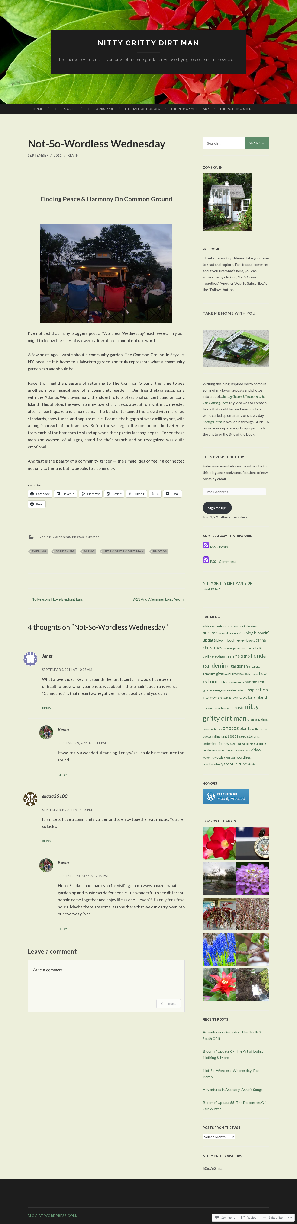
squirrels (247, 743)
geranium (209, 674)
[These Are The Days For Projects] (219, 985)
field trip (242, 656)
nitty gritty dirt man (124, 551)
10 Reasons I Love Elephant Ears (55, 599)
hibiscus (253, 673)
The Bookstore (100, 109)
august (229, 626)
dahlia (258, 648)
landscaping (224, 697)
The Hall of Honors (142, 109)
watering (208, 757)
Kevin (73, 155)
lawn (235, 697)
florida (258, 655)
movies (228, 708)
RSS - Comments (223, 561)
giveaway (223, 673)
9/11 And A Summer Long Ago (158, 599)
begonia (233, 633)
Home (38, 109)
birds (242, 633)
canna (261, 640)
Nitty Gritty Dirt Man (148, 43)
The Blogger (64, 109)
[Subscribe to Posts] (206, 547)
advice (207, 626)
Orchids (252, 719)
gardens (237, 665)
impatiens (239, 690)
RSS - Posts (219, 547)
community (246, 648)
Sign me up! (217, 507)
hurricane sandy (233, 682)
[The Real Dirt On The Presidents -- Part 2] (252, 844)
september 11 (211, 743)
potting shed (260, 729)
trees (221, 750)
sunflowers (210, 750)
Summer (92, 536)
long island (257, 697)
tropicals (232, 750)
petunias (216, 728)
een (219, 421)
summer (261, 743)
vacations (244, 750)
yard (225, 764)
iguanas (207, 690)
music (89, 551)
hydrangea (254, 681)
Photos (78, 536)
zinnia (251, 764)
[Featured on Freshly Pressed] (226, 802)
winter (230, 757)
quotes (207, 736)
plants (245, 728)
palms (263, 719)
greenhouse (240, 674)
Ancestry (218, 626)
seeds (233, 736)
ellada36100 (55, 796)
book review (236, 640)
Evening (44, 536)
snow (225, 743)
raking (216, 736)
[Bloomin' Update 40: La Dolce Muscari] (219, 950)
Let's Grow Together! (223, 457)
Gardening (61, 536)
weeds (218, 757)
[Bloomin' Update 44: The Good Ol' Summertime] (252, 879)
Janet (47, 656)
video (256, 750)
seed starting (249, 736)
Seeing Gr (210, 421)
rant (224, 736)
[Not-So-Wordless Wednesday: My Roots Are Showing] (252, 985)
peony (206, 729)
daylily (207, 656)
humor (215, 681)
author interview (245, 626)
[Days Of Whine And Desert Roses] (219, 844)
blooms (221, 640)
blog (249, 632)
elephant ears (223, 656)
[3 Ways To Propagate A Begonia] (219, 915)
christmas (212, 647)
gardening (64, 551)
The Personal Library (190, 109)
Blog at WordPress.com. (52, 1216)
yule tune (238, 763)
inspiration (257, 689)
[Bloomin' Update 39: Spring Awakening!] (252, 950)
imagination (222, 690)
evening (39, 551)
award (223, 633)
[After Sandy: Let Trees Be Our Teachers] (219, 879)
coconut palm (231, 648)
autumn (210, 632)
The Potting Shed (236, 109)
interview (210, 697)
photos (160, 551)
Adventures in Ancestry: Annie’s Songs (233, 1089)
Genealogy (253, 666)
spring (235, 743)
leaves (243, 697)
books (250, 640)
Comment (168, 1004)
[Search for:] (236, 143)
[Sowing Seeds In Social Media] (252, 915)
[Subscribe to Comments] (206, 561)
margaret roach (213, 708)
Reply (47, 708)
